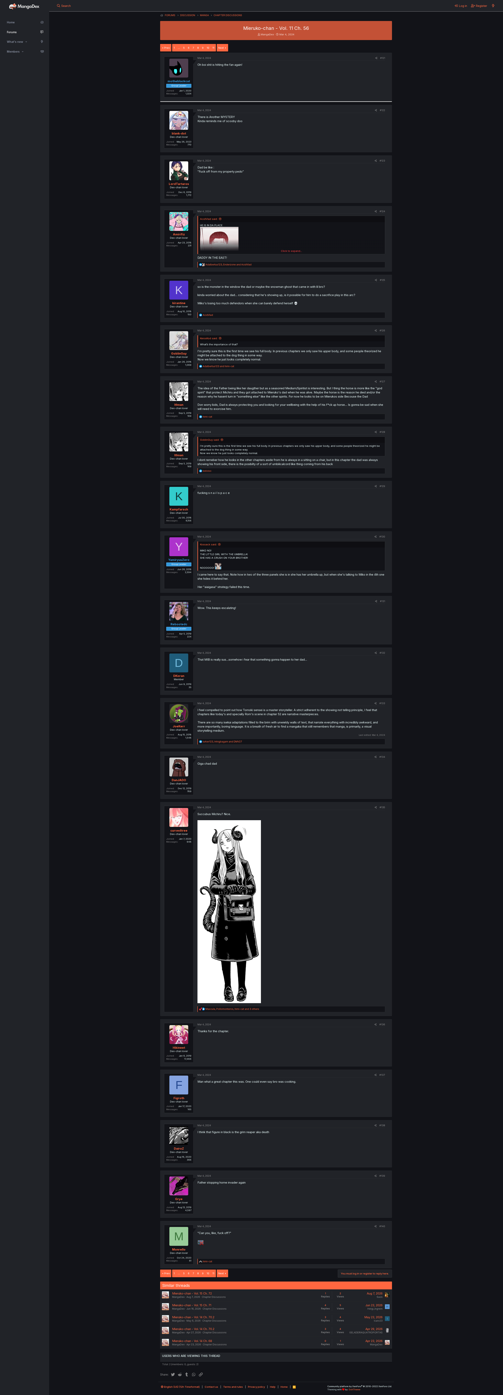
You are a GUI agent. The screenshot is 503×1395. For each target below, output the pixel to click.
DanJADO (179, 780)
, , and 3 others (232, 1008)
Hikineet (179, 1047)
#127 (382, 381)
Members (13, 51)
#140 (382, 1226)
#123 (382, 160)
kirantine (178, 303)
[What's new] (493, 5)
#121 (382, 58)
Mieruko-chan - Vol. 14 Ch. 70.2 (193, 1317)
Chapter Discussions (214, 1296)
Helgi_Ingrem (375, 1308)
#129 (382, 486)
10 (208, 47)
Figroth (178, 1098)
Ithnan (178, 405)
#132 (382, 652)
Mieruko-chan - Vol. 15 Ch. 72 (192, 1293)
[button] (26, 42)
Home (11, 22)
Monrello (178, 1249)
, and (229, 264)
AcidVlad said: (209, 218)
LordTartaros (179, 184)
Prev (167, 47)
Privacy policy (256, 1386)
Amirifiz (179, 234)
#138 (382, 1125)
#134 (382, 756)
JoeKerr (179, 726)
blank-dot (179, 133)
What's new (15, 41)
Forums (12, 32)
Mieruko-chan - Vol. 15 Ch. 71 (191, 1305)
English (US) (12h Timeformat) (181, 1386)
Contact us (211, 1386)
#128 (382, 432)
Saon (380, 1296)
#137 (382, 1074)
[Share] (376, 58)
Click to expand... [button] (291, 250)
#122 (382, 110)
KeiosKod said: (209, 338)
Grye (179, 1199)
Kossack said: (208, 544)
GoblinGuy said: (209, 439)
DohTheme (354, 1389)
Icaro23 (378, 1320)
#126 (382, 330)
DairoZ (179, 1148)
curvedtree (178, 830)
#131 (382, 601)
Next (221, 47)
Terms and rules (233, 1386)
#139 (382, 1175)
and (218, 366)
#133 (382, 703)
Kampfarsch (179, 509)
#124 (382, 211)
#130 (382, 536)
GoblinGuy (179, 353)
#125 (382, 280)
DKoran (178, 676)
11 (213, 47)
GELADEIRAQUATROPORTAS (366, 1332)
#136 (382, 1024)
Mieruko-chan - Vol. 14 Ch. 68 (192, 1341)
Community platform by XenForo (359, 1386)
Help (272, 1386)
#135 (382, 807)
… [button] (179, 47)
